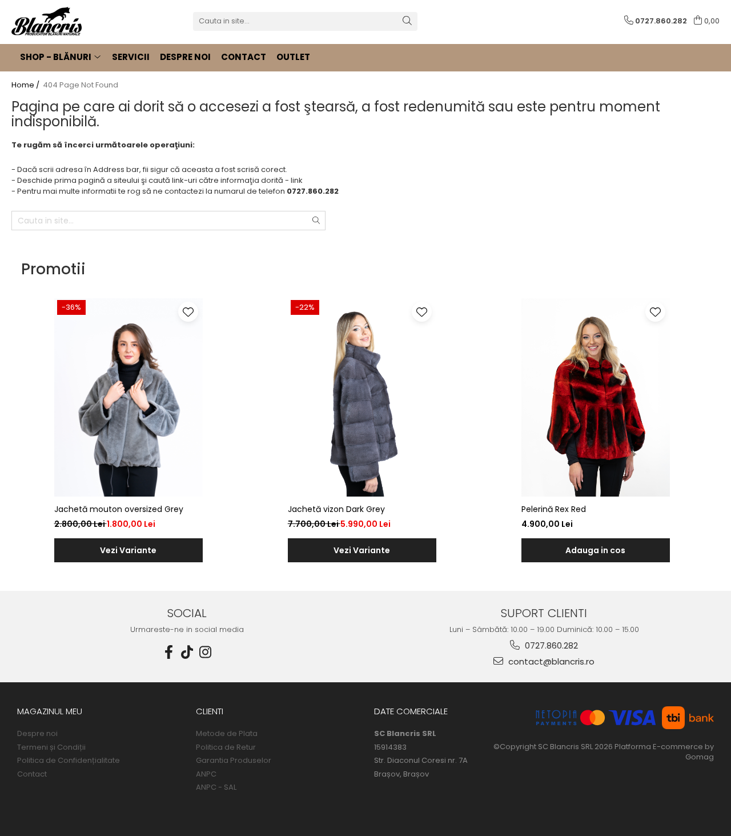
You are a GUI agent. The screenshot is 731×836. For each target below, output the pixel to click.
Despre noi (37, 734)
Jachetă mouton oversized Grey (118, 509)
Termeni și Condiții (51, 747)
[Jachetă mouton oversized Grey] (128, 397)
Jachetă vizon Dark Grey (336, 509)
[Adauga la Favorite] (188, 312)
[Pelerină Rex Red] (595, 397)
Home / (26, 85)
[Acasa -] (68, 21)
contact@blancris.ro (550, 661)
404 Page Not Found (80, 85)
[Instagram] (205, 652)
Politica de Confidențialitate (68, 760)
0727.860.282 (550, 645)
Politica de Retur (226, 747)
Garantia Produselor (233, 760)
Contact (32, 774)
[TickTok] (187, 652)
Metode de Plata (227, 734)
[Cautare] (407, 21)
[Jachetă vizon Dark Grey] (362, 397)
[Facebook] (169, 652)
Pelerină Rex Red (553, 509)
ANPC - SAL (216, 787)
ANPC (206, 774)
